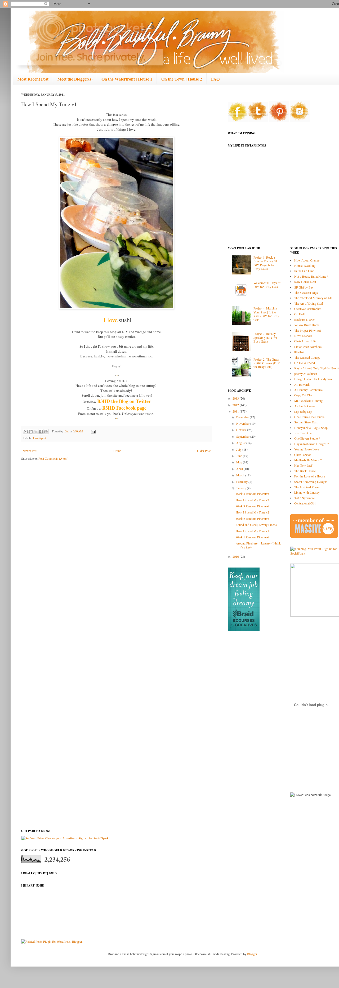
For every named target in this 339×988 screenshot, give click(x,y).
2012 (236, 405)
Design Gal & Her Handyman (313, 379)
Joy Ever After (303, 433)
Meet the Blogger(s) (74, 79)
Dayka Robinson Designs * (311, 444)
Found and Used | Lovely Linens (256, 524)
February (242, 482)
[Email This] (25, 431)
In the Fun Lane (304, 271)
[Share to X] (35, 431)
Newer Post (30, 451)
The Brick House (305, 471)
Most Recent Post (32, 79)
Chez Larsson (302, 455)
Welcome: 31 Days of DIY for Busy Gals (266, 285)
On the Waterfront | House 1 (126, 79)
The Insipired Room (306, 487)
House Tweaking (304, 265)
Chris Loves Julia (305, 341)
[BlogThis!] (30, 431)
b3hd (67, 431)
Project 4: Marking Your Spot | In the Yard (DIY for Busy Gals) (266, 314)
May (239, 462)
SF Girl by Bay (304, 287)
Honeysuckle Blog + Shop (311, 428)
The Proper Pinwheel (307, 330)
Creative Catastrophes (308, 309)
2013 (236, 398)
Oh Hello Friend (304, 363)
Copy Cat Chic (303, 395)
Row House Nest (305, 282)
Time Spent (39, 438)
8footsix (299, 352)
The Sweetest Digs (306, 292)
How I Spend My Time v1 (252, 531)
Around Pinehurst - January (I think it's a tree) (258, 545)
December (243, 417)
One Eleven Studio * (307, 438)
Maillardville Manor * (308, 460)
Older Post (204, 451)
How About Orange (306, 260)
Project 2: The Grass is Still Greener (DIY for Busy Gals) (266, 363)
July (239, 449)
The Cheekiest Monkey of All (313, 298)
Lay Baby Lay (303, 411)
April (240, 469)
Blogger (252, 954)
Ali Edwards (302, 384)
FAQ (215, 79)
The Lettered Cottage (307, 357)
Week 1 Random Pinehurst (252, 537)
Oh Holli (299, 314)
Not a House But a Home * (311, 276)
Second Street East (306, 422)
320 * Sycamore (304, 498)
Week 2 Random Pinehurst (252, 518)
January (241, 488)
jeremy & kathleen (305, 373)
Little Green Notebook (308, 346)
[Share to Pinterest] (45, 431)
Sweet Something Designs (310, 482)
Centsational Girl (304, 503)
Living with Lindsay (307, 492)
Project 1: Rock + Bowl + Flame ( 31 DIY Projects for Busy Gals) (265, 263)
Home (117, 451)
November (243, 423)
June (239, 456)
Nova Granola (303, 336)
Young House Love (306, 449)
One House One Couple (309, 417)
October (241, 430)
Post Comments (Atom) (53, 458)
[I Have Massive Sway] (314, 536)
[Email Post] (92, 431)
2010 (236, 556)
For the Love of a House (309, 476)
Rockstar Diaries (304, 319)
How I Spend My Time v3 (252, 500)
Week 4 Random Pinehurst (252, 493)
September (243, 436)
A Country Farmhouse (308, 390)
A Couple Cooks (304, 406)
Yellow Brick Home (306, 325)
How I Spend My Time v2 (252, 512)
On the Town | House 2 (181, 79)
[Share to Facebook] (40, 431)
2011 (236, 411)
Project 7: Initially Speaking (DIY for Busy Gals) (265, 337)
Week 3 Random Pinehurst (252, 506)
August (241, 443)
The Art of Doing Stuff (308, 303)
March (240, 475)
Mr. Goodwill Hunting (308, 400)
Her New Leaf (303, 465)
